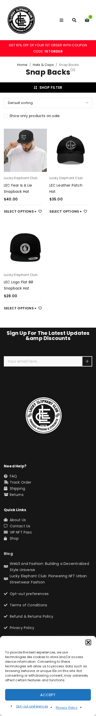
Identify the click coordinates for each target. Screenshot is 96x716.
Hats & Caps (43, 64)
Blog (8, 553)
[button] (88, 642)
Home (22, 64)
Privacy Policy (67, 707)
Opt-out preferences (32, 706)
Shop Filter (50, 87)
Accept (48, 694)
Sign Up (87, 361)
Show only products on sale (34, 115)
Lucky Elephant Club (21, 178)
